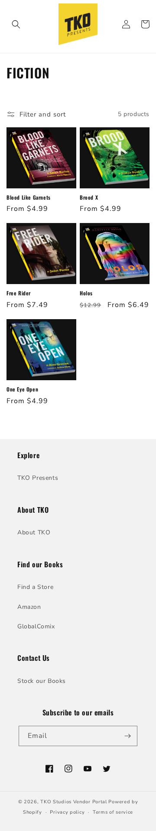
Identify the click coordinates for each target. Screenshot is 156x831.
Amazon (29, 607)
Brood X (89, 197)
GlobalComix (36, 626)
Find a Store (35, 587)
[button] (16, 24)
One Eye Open (22, 389)
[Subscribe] (127, 736)
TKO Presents (37, 478)
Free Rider (18, 293)
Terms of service (113, 812)
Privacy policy (67, 812)
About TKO (33, 532)
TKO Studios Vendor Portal (73, 802)
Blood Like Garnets (28, 197)
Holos (86, 293)
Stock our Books (41, 681)
